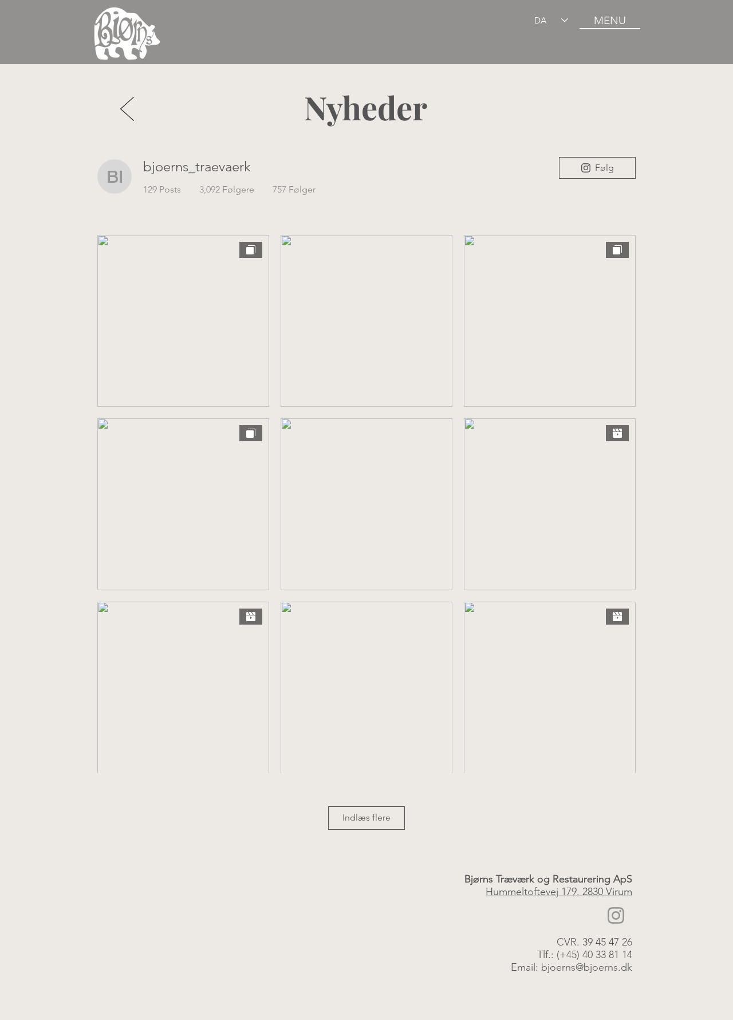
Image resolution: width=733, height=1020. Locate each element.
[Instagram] (616, 915)
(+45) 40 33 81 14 (594, 954)
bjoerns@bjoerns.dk (586, 967)
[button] (610, 20)
